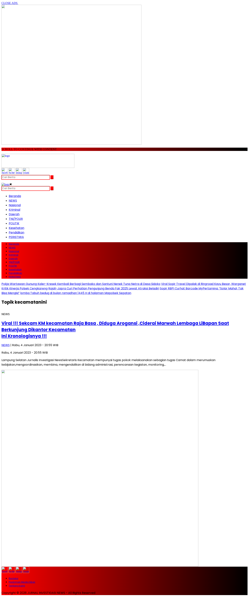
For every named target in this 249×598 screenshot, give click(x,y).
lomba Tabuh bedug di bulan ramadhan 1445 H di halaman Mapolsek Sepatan (75, 293)
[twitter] (12, 173)
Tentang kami (17, 585)
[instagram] (19, 173)
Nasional (15, 205)
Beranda (15, 196)
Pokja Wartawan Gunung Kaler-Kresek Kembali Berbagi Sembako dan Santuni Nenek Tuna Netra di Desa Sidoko (80, 284)
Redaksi (13, 578)
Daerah (14, 214)
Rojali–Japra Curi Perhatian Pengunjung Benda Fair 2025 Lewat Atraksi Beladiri (103, 288)
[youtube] (26, 173)
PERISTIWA (16, 237)
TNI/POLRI (16, 219)
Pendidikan (16, 232)
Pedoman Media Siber (22, 582)
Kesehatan (16, 228)
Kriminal (14, 210)
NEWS (13, 200)
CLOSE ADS (9, 3)
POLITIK (14, 223)
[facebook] (4, 173)
